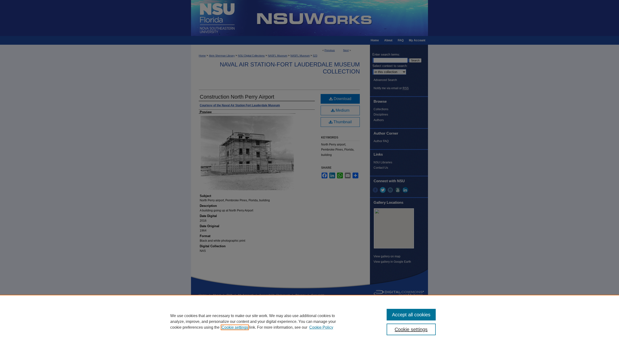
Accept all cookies (411, 314)
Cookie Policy (321, 327)
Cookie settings (234, 327)
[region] (309, 321)
